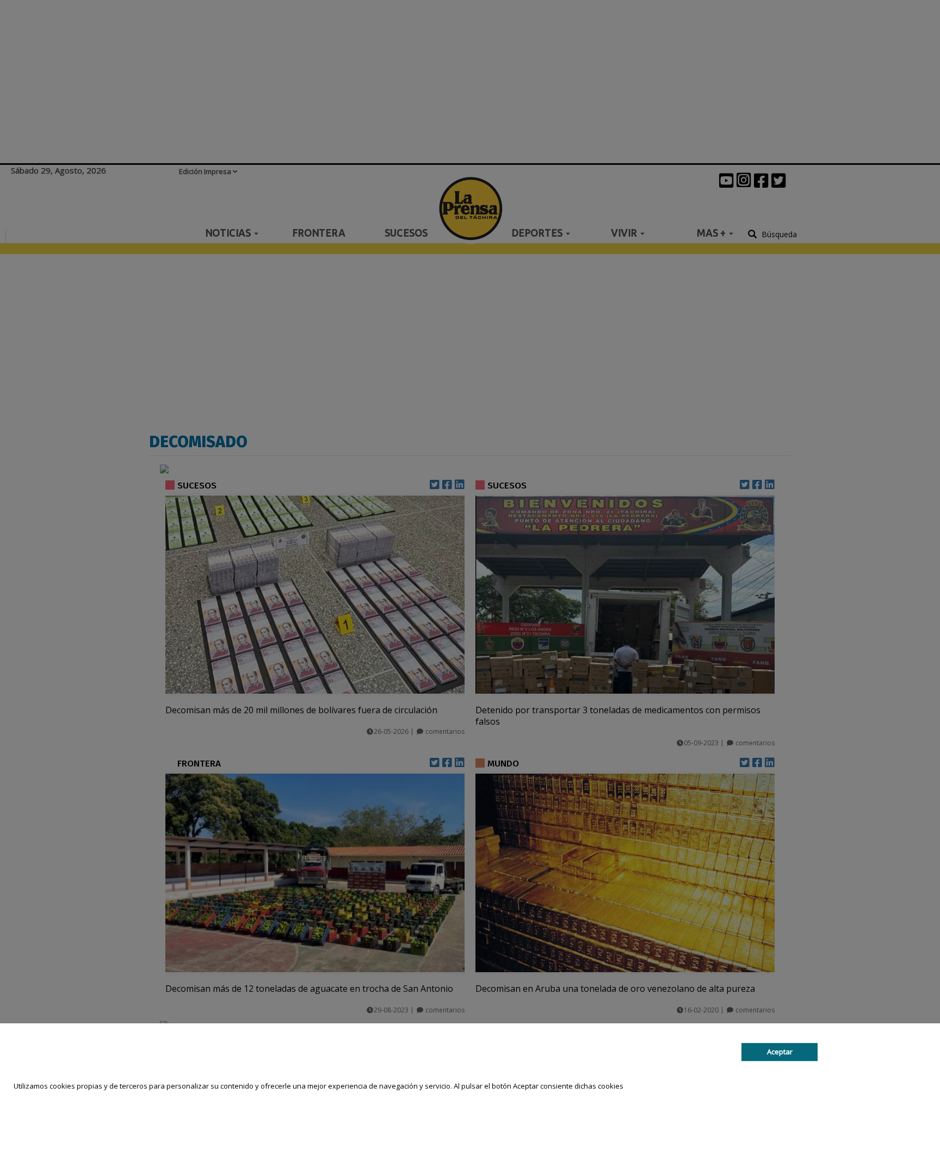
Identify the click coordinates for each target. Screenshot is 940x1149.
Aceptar (780, 1052)
